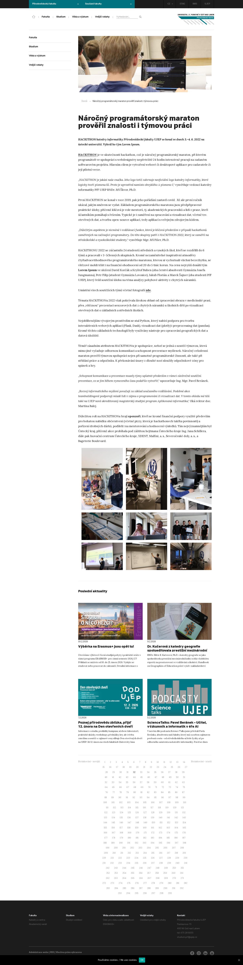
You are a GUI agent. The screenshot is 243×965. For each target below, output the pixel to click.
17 (117, 767)
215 (152, 852)
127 (145, 812)
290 (165, 888)
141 (168, 817)
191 (128, 842)
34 (148, 772)
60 (162, 782)
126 (137, 812)
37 (169, 772)
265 (132, 878)
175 (176, 832)
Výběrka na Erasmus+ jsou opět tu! (106, 646)
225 (144, 857)
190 (121, 842)
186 (176, 837)
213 (137, 852)
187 (183, 837)
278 (153, 883)
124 (121, 812)
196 (168, 842)
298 (161, 893)
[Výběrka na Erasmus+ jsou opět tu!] (110, 621)
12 (171, 762)
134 (113, 817)
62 (176, 782)
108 (168, 802)
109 (177, 802)
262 (107, 878)
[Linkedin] (205, 953)
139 (152, 817)
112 (114, 807)
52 (106, 782)
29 (113, 772)
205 (157, 847)
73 (170, 787)
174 (168, 832)
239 (169, 863)
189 (113, 842)
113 (122, 807)
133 (105, 817)
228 (169, 857)
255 (132, 873)
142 (176, 817)
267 (149, 878)
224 (136, 857)
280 (169, 883)
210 (114, 852)
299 (170, 893)
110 (184, 802)
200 (116, 847)
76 (106, 792)
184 (160, 837)
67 (127, 787)
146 (121, 822)
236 (144, 863)
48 (163, 777)
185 (168, 837)
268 (157, 878)
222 (120, 857)
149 (145, 822)
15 (104, 767)
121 (182, 807)
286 (132, 888)
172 (152, 832)
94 (148, 797)
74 (177, 787)
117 (152, 807)
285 (124, 888)
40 (106, 777)
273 (112, 883)
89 (112, 797)
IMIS (195, 4)
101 (113, 802)
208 (182, 847)
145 (113, 822)
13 (177, 762)
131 (176, 812)
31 (127, 772)
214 (145, 852)
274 (120, 883)
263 (116, 878)
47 (156, 777)
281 (177, 883)
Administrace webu (38, 952)
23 (158, 767)
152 (168, 822)
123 (113, 812)
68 (135, 787)
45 (141, 777)
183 (152, 837)
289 (157, 888)
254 (124, 873)
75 (184, 787)
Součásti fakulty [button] (93, 4)
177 (105, 837)
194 (152, 842)
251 (182, 868)
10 (158, 762)
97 (169, 797)
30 (120, 772)
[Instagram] (199, 953)
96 (162, 797)
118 (159, 807)
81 (141, 792)
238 (161, 863)
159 (136, 827)
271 (182, 878)
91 (127, 797)
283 (108, 888)
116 (144, 807)
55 (127, 782)
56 (134, 782)
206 (165, 847)
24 (165, 767)
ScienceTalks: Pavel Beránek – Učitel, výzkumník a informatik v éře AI (177, 724)
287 (140, 888)
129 (160, 812)
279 (161, 883)
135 (121, 817)
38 (176, 772)
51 (184, 777)
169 (129, 832)
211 (121, 852)
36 (162, 772)
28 (106, 772)
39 (183, 772)
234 (128, 863)
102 (120, 802)
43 (127, 777)
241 (185, 863)
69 (142, 787)
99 (184, 797)
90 (120, 797)
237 (153, 863)
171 (145, 832)
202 (132, 847)
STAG (182, 4)
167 (113, 832)
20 (137, 767)
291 (173, 888)
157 (121, 827)
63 (183, 782)
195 (160, 842)
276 (137, 883)
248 (157, 868)
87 (183, 792)
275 (128, 883)
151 (161, 822)
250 (174, 868)
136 (129, 817)
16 (110, 767)
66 (120, 787)
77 (113, 792)
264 (124, 878)
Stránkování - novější (89, 761)
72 (163, 787)
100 (105, 802)
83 (155, 792)
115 (137, 807)
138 (144, 817)
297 (153, 893)
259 (165, 873)
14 (184, 762)
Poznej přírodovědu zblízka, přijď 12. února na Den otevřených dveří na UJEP (105, 726)
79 (127, 792)
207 (174, 847)
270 (174, 878)
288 (149, 888)
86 (176, 792)
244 (124, 868)
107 (160, 802)
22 (151, 767)
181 (137, 837)
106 (153, 802)
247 (149, 868)
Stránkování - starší (201, 761)
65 (113, 787)
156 (113, 827)
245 (132, 868)
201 (124, 847)
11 (164, 762)
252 (108, 873)
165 (184, 827)
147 (129, 822)
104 (137, 802)
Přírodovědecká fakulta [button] (44, 4)
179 (121, 837)
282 (185, 883)
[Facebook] (192, 953)
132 (183, 812)
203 (140, 847)
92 (134, 797)
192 (136, 842)
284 (116, 888)
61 (169, 782)
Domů (84, 101)
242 (107, 868)
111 (107, 807)
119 (166, 807)
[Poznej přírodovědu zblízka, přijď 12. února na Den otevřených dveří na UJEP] (110, 697)
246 (141, 868)
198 (184, 842)
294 (128, 893)
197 (176, 842)
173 (160, 832)
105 (144, 802)
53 (113, 782)
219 (184, 852)
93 (141, 797)
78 (120, 792)
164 (176, 827)
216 (160, 852)
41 (113, 777)
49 (170, 777)
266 (141, 878)
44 (134, 777)
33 (141, 772)
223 (128, 857)
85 (169, 792)
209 (106, 852)
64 (106, 787)
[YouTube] (212, 953)
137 (137, 817)
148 (137, 822)
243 (116, 868)
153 (176, 822)
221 (112, 857)
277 (145, 883)
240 (177, 863)
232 (112, 863)
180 (129, 837)
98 (177, 797)
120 (174, 807)
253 (116, 873)
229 (177, 857)
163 (168, 827)
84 (162, 792)
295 (136, 893)
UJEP (207, 4)
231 (104, 863)
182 (144, 837)
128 (152, 812)
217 (168, 852)
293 (120, 893)
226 (153, 857)
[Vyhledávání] (140, 16)
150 (153, 822)
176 (184, 832)
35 (155, 772)
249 (166, 868)
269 (166, 878)
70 (149, 787)
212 (129, 852)
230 (185, 857)
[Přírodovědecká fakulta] (33, 16)
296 (145, 893)
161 (152, 827)
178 (113, 837)
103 (128, 802)
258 (157, 873)
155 (105, 827)
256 (140, 873)
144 (105, 822)
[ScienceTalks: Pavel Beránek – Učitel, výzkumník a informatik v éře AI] (179, 697)
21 (144, 767)
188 (105, 842)
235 (136, 863)
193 (144, 842)
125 (129, 812)
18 (124, 767)
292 (181, 888)
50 (177, 777)
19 (130, 767)
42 (120, 777)
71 (156, 787)
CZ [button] (168, 4)
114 (129, 807)
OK (142, 960)
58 (148, 782)
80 (134, 792)
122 (105, 812)
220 (104, 857)
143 (184, 817)
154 (184, 822)
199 (107, 847)
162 (160, 827)
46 (148, 777)
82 (148, 792)
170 (137, 832)
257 (149, 873)
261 (181, 873)
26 (179, 767)
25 (172, 767)
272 (104, 883)
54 (120, 782)
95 (155, 797)
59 (155, 782)
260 (173, 873)
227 (161, 857)
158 (128, 827)
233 (120, 863)
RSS (52, 952)
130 (168, 812)
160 (144, 827)
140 (160, 817)
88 (105, 797)
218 (176, 852)
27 (186, 767)
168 (121, 832)
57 (141, 782)
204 (149, 847)
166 (105, 832)
